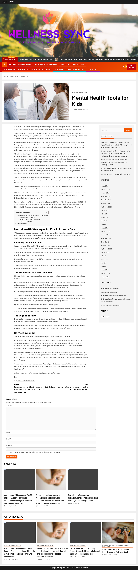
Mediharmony (105, 317)
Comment (10, 405)
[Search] (124, 67)
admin (75, 109)
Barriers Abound (22, 224)
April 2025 (104, 224)
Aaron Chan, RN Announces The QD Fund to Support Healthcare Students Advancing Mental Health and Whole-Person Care (116, 144)
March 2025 (104, 228)
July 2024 (104, 256)
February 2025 (105, 231)
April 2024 (104, 266)
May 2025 (104, 221)
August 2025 (105, 210)
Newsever (75, 568)
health (19, 380)
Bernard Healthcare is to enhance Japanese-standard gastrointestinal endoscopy (69, 387)
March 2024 (104, 270)
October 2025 (105, 203)
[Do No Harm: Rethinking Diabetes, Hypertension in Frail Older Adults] (118, 532)
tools (32, 380)
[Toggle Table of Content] (46, 212)
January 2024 (105, 277)
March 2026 (104, 186)
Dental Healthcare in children (46, 64)
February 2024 (105, 273)
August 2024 (105, 252)
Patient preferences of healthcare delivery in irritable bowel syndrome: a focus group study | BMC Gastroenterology (32, 388)
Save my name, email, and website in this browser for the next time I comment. (34, 452)
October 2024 (105, 245)
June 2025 (104, 217)
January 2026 (105, 193)
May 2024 (104, 263)
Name (8, 432)
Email (8, 439)
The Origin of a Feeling (26, 221)
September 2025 (106, 207)
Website (9, 445)
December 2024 (106, 238)
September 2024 (106, 249)
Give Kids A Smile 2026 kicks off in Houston (115, 174)
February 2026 (105, 189)
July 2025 (104, 214)
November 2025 (106, 200)
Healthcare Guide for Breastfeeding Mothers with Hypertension (27, 69)
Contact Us (92, 69)
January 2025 (105, 235)
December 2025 (106, 196)
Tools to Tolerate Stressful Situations (30, 219)
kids (24, 380)
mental (28, 380)
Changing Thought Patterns (27, 217)
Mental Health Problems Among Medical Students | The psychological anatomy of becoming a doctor (83, 498)
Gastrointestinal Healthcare (20, 64)
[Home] (4, 64)
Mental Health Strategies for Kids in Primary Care (32, 215)
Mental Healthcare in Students (72, 64)
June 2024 (104, 259)
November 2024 (106, 242)
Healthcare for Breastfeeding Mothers (69, 69)
